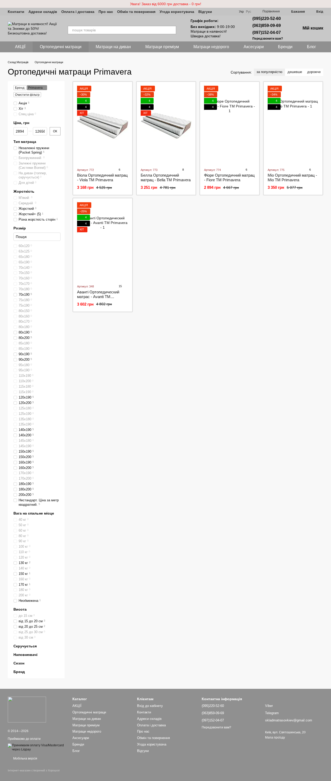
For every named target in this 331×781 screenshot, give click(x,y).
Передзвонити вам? (267, 38)
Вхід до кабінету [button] (150, 706)
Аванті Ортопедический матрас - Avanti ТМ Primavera (98, 296)
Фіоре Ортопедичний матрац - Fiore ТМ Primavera (229, 177)
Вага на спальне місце (33, 513)
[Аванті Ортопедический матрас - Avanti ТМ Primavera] (102, 241)
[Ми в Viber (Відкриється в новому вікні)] (219, 12)
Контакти (16, 12)
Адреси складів (42, 12)
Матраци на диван (113, 47)
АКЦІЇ (20, 47)
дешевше (295, 72)
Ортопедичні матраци (60, 47)
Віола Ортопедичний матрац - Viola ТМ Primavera (102, 177)
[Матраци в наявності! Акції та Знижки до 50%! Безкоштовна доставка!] (27, 709)
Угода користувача (177, 12)
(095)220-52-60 (266, 18)
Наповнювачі (25, 655)
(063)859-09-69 (266, 25)
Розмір (19, 228)
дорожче (314, 72)
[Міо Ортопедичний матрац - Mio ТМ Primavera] (293, 124)
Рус (248, 11)
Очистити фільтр (27, 95)
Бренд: (20, 88)
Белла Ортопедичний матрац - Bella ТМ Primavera (166, 177)
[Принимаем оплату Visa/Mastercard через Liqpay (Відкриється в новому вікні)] (36, 747)
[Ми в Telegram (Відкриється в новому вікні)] (225, 12)
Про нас (106, 12)
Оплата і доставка (77, 12)
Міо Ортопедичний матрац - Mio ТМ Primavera (292, 177)
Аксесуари (254, 47)
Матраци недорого (211, 47)
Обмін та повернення (136, 12)
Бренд (19, 672)
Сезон (18, 663)
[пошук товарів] (172, 30)
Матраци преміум (162, 47)
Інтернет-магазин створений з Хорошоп (34, 770)
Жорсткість (23, 191)
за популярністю (269, 72)
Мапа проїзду (275, 737)
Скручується (25, 646)
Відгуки (205, 12)
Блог (311, 47)
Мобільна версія (24, 758)
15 (120, 286)
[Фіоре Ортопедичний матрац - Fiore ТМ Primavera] (229, 124)
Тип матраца (24, 142)
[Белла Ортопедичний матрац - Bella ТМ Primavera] (166, 124)
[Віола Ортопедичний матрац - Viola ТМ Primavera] (102, 124)
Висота (20, 609)
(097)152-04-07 (266, 32)
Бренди (285, 47)
